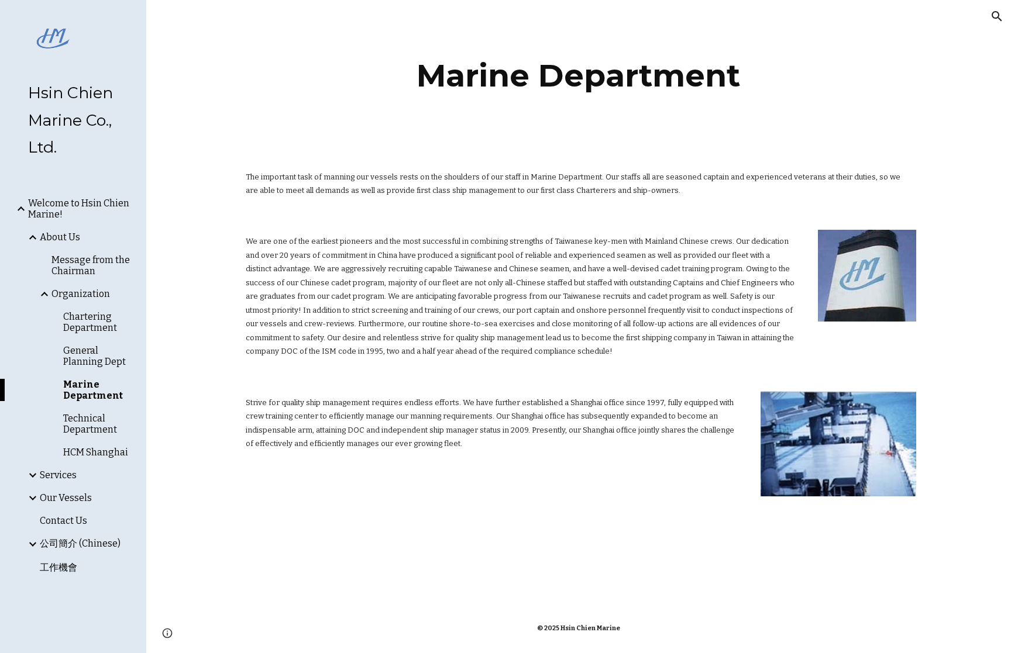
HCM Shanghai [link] (95, 452)
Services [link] (58, 475)
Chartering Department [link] (90, 322)
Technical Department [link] (90, 424)
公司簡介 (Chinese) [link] (80, 543)
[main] (578, 76)
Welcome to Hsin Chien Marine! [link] (78, 209)
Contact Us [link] (63, 520)
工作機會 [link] (58, 567)
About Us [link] (60, 237)
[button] (997, 16)
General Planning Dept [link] (94, 356)
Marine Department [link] (93, 390)
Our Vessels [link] (66, 497)
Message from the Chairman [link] (90, 265)
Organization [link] (80, 293)
